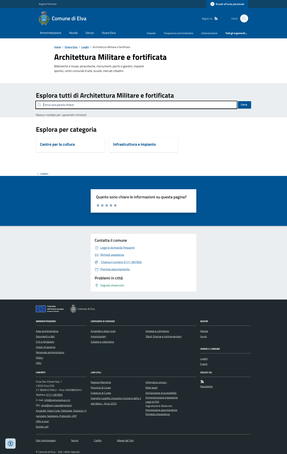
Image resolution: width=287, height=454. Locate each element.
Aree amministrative (47, 331)
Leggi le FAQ (152, 402)
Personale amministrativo (50, 352)
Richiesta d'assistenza (157, 414)
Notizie (204, 331)
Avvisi (203, 336)
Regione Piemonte (47, 4)
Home (57, 47)
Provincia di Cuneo (101, 388)
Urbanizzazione (209, 33)
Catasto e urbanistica (102, 342)
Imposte (151, 33)
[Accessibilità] (10, 443)
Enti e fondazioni (45, 342)
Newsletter (206, 386)
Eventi (203, 364)
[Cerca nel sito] (243, 18)
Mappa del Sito (125, 440)
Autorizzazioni (98, 336)
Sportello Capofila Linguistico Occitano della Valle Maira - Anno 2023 (116, 400)
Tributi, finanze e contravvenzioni (163, 336)
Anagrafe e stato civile (103, 331)
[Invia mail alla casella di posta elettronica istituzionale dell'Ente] (57, 400)
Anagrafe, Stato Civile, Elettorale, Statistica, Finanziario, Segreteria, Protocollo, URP (61, 413)
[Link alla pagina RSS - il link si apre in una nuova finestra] (216, 18)
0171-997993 (54, 395)
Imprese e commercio (157, 331)
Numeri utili (42, 427)
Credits (97, 440)
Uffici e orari (42, 421)
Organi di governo (45, 347)
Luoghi (85, 47)
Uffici (38, 363)
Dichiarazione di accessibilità (160, 393)
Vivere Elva (109, 33)
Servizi (90, 33)
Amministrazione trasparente (161, 398)
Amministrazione (50, 33)
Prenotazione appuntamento (161, 410)
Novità (73, 33)
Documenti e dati (45, 336)
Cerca (244, 104)
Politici (39, 358)
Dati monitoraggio (45, 440)
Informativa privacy (156, 382)
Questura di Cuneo (101, 393)
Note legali (151, 388)
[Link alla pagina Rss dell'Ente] (202, 382)
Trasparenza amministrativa (178, 33)
